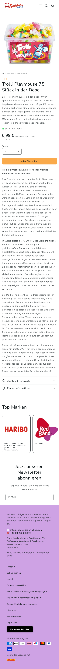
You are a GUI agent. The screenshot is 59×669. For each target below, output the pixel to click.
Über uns (11, 610)
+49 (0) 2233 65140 (20, 533)
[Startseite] (3, 73)
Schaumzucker (22, 73)
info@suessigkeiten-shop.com (26, 530)
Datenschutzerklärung (17, 585)
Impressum (12, 622)
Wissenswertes (14, 616)
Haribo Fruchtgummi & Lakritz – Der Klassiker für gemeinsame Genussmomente (15, 446)
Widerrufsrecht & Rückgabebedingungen (27, 591)
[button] (40, 6)
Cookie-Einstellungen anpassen (22, 604)
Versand (33, 136)
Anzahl (5, 146)
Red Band (39, 443)
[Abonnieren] (50, 497)
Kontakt (10, 579)
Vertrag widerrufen (20, 629)
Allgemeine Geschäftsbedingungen (24, 597)
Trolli (5, 78)
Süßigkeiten (11, 73)
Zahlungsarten (14, 573)
